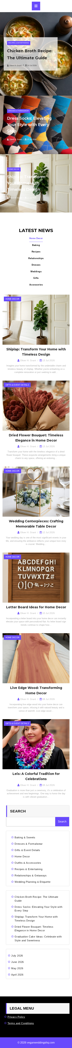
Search (18, 811)
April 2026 (17, 974)
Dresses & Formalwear (29, 843)
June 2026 (17, 962)
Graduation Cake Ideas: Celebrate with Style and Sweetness (38, 938)
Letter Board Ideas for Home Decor (36, 607)
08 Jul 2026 (48, 699)
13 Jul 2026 (31, 139)
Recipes (36, 251)
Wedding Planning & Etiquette (32, 881)
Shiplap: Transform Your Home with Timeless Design (26, 183)
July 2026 (17, 955)
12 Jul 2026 (48, 532)
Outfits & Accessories (28, 862)
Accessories (36, 284)
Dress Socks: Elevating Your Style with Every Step (29, 125)
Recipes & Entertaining (29, 869)
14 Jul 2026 (32, 65)
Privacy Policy (16, 1016)
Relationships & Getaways (31, 875)
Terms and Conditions (21, 1023)
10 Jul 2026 (48, 613)
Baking (36, 245)
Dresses (36, 265)
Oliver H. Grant (15, 65)
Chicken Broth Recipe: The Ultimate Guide (36, 898)
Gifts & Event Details (27, 850)
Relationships (36, 258)
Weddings (36, 271)
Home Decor (36, 238)
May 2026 (17, 968)
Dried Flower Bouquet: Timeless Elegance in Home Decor (34, 928)
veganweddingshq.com (41, 1042)
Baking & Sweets (25, 837)
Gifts (36, 278)
